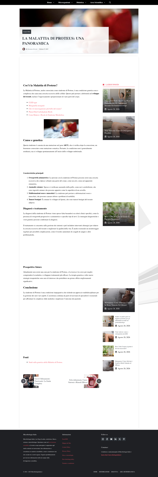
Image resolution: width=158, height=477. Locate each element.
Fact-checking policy (68, 459)
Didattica (80, 2)
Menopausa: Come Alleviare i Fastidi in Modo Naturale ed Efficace (118, 303)
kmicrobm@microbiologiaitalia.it (111, 455)
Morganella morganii (37, 105)
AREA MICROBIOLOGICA (127, 472)
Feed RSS (65, 439)
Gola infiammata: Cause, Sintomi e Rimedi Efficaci (78, 381)
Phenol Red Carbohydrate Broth (40, 112)
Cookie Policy (66, 447)
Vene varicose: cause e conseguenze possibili (118, 131)
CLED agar (33, 102)
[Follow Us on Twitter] (119, 439)
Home (49, 2)
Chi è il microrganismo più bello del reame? (45, 108)
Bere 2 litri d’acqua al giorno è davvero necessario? (117, 217)
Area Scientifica (96, 2)
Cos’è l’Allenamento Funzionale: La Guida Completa (43, 381)
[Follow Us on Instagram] (103, 439)
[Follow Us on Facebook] (107, 439)
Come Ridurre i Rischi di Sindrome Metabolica (46, 115)
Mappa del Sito (66, 443)
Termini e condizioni (68, 463)
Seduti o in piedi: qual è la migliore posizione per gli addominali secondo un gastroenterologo (119, 103)
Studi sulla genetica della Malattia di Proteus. (46, 362)
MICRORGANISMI (104, 472)
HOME (95, 472)
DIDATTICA (114, 472)
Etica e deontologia (67, 455)
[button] (110, 2)
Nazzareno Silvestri (32, 49)
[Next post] (99, 381)
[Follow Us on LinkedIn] (115, 439)
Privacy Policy (66, 451)
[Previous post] (23, 381)
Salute (26, 32)
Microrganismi (64, 2)
